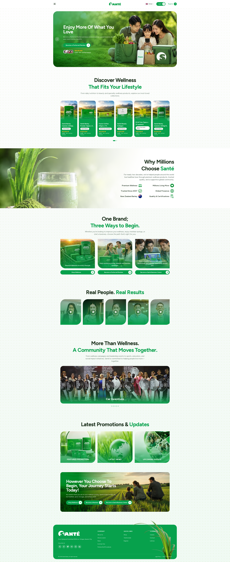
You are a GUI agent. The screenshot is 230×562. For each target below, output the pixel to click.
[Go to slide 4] (116, 406)
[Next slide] (173, 39)
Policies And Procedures (104, 547)
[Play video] (70, 312)
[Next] (169, 119)
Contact (152, 538)
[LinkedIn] (79, 546)
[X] (59, 546)
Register (126, 541)
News (99, 541)
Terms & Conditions (167, 556)
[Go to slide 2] (116, 140)
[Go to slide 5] (118, 406)
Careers (152, 535)
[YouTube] (71, 546)
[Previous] (64, 385)
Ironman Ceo (101, 544)
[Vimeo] (67, 546)
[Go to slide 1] (114, 140)
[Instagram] (75, 546)
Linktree (152, 541)
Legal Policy (158, 556)
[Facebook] (63, 546)
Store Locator (102, 538)
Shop (125, 535)
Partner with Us (71, 43)
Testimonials (127, 538)
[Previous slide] (57, 39)
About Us (100, 535)
